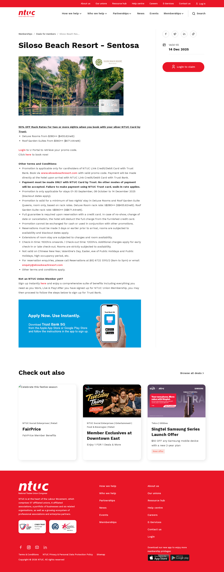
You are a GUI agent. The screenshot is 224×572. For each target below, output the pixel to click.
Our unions (101, 3)
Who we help (107, 493)
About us (85, 3)
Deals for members (46, 34)
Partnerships (107, 500)
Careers (154, 3)
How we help (107, 486)
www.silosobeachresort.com (59, 173)
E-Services (168, 3)
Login (22, 150)
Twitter (176, 33)
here (28, 154)
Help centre (138, 3)
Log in (202, 3)
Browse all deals (191, 373)
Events (103, 514)
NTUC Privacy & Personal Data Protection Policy (68, 554)
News (102, 507)
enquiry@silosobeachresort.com (42, 265)
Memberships (25, 34)
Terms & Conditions (29, 554)
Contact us (185, 3)
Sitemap (101, 554)
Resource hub (119, 3)
